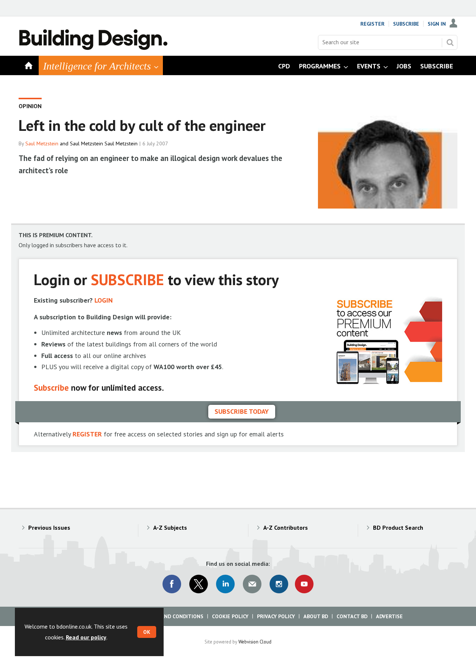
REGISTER (87, 434)
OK (146, 632)
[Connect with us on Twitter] (198, 584)
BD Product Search (398, 527)
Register (372, 24)
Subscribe (406, 24)
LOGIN (103, 300)
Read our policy (86, 637)
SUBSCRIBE (127, 279)
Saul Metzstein (41, 143)
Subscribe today (242, 411)
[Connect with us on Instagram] (279, 584)
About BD (315, 616)
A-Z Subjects (170, 527)
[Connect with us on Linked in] (225, 584)
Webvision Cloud (254, 642)
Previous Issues (49, 527)
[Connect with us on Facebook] (171, 584)
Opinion (30, 106)
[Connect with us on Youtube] (304, 584)
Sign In (437, 24)
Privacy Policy (276, 616)
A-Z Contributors (285, 527)
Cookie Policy (230, 616)
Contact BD (352, 616)
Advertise (389, 616)
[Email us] (252, 584)
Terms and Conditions (172, 616)
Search (450, 42)
